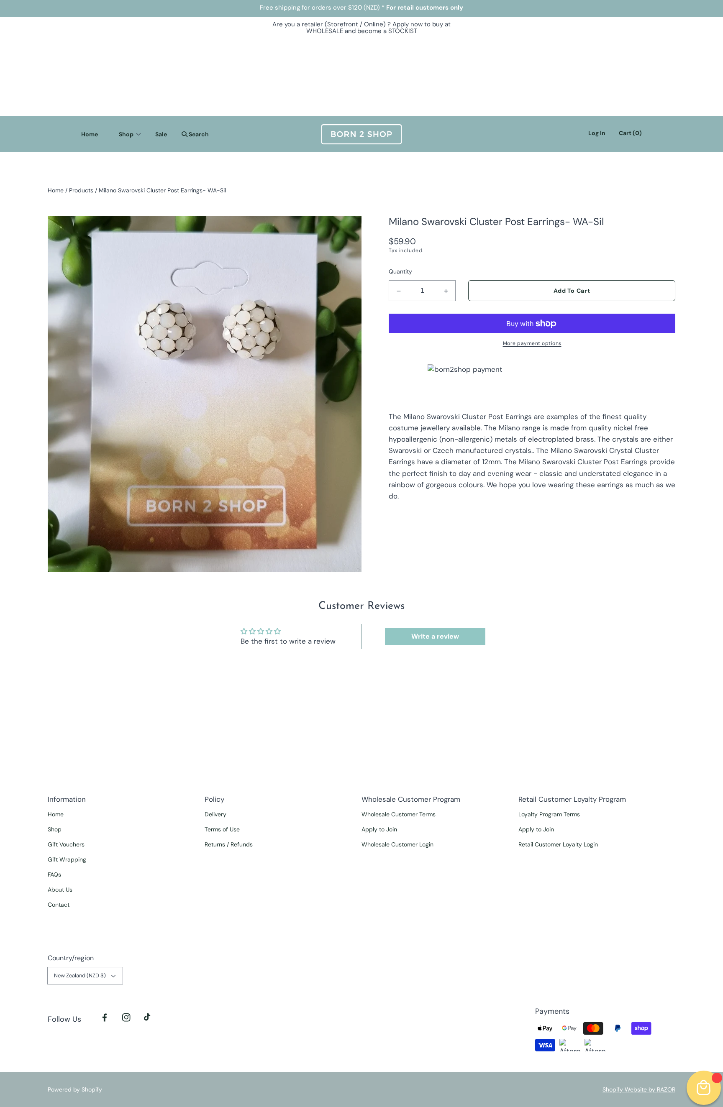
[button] (193, 134)
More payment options (532, 343)
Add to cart (572, 291)
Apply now (407, 24)
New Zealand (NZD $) (80, 975)
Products (81, 190)
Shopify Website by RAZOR (638, 1089)
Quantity (400, 272)
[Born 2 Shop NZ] (361, 134)
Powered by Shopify (75, 1089)
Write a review (435, 636)
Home (56, 190)
